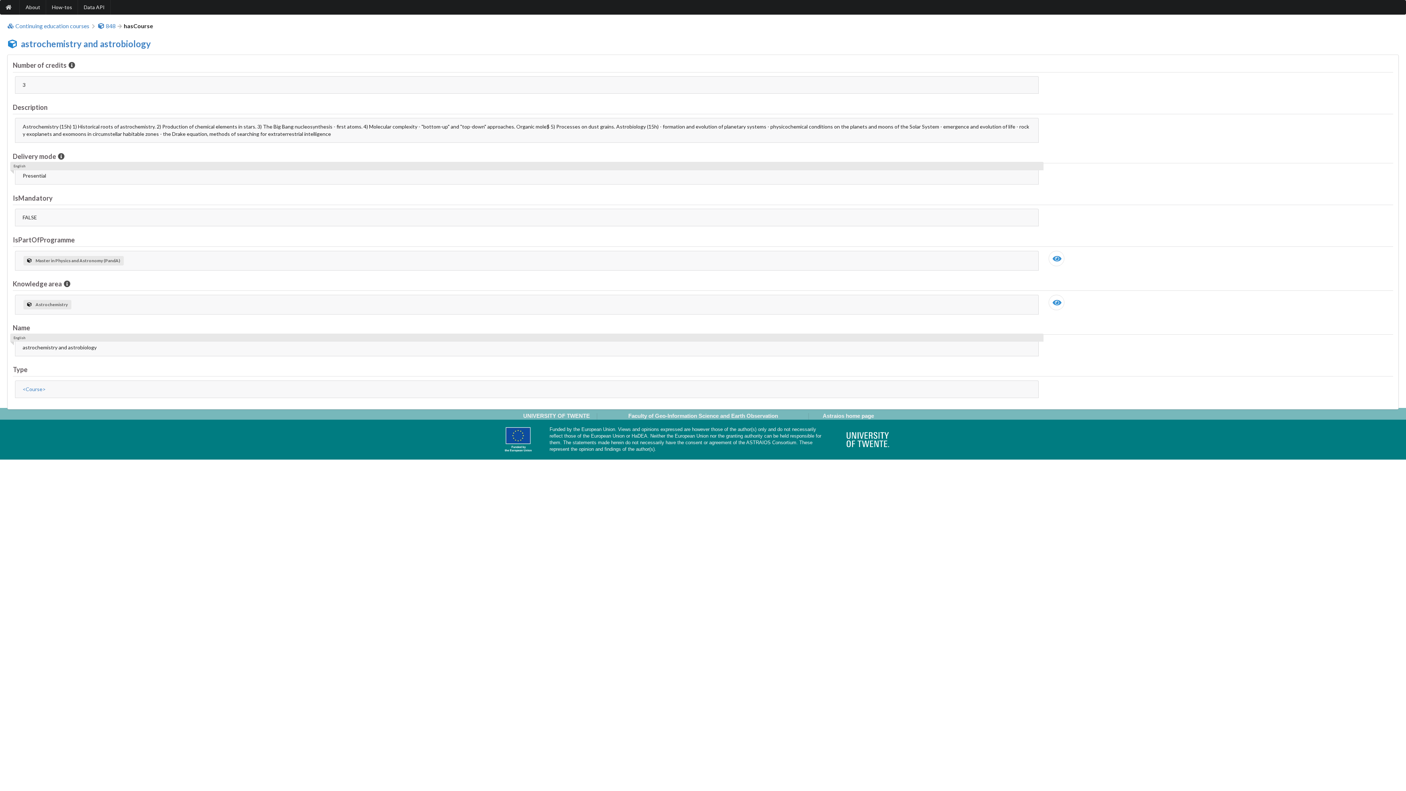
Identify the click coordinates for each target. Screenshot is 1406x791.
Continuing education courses (52, 26)
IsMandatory (33, 198)
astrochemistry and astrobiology (86, 43)
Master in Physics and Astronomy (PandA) (78, 260)
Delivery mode (34, 156)
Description (30, 107)
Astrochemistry (52, 304)
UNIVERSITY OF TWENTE (556, 416)
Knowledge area (37, 284)
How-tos (62, 7)
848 (111, 26)
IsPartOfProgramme (44, 240)
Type (20, 369)
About (33, 7)
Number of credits (40, 65)
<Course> (34, 389)
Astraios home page (848, 416)
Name (21, 328)
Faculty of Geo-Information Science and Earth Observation (703, 416)
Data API (94, 7)
